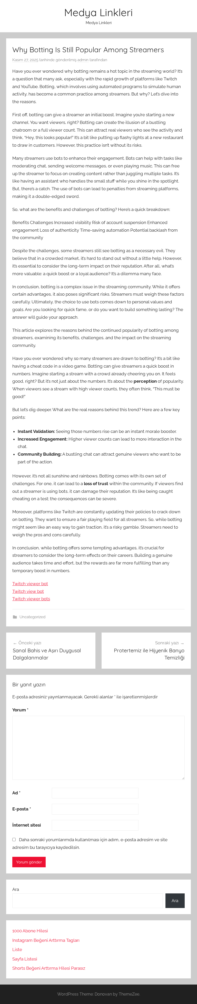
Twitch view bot (28, 591)
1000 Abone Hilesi (30, 930)
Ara (15, 889)
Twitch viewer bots (31, 598)
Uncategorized (32, 617)
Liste (17, 949)
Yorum (20, 709)
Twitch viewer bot (30, 583)
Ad (16, 792)
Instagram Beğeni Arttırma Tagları (46, 940)
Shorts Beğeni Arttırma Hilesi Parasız (48, 968)
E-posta (21, 808)
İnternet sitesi (26, 825)
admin (82, 60)
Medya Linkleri (98, 12)
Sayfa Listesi (24, 959)
